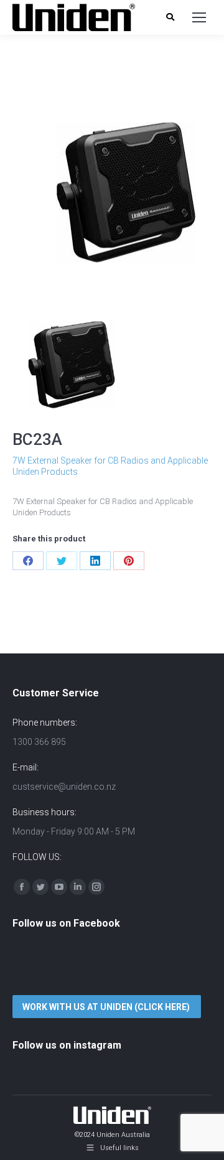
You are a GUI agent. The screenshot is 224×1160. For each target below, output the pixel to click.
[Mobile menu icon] (199, 17)
